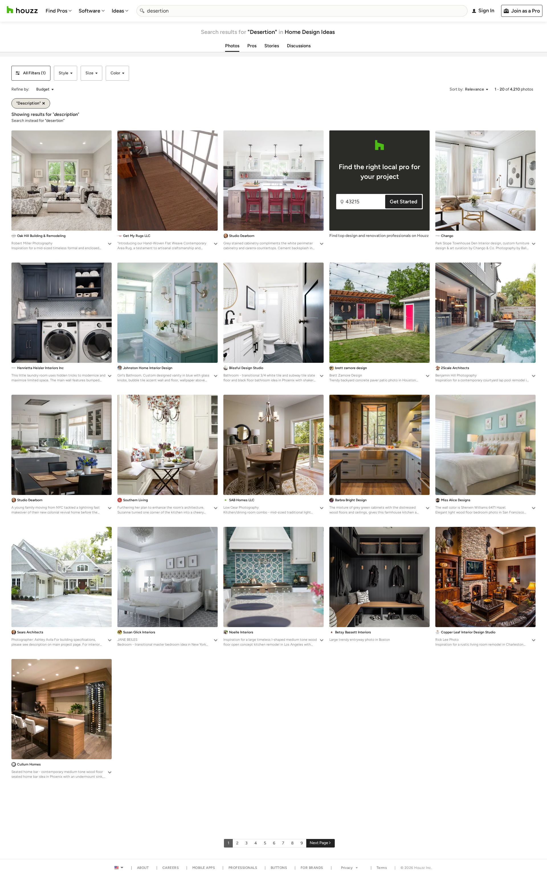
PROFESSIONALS (242, 868)
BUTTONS (279, 868)
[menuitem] (58, 10)
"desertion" (54, 120)
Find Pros (56, 11)
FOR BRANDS (312, 868)
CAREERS (170, 868)
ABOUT (143, 868)
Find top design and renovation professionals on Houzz (379, 235)
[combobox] (302, 11)
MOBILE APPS (203, 868)
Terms (382, 868)
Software (89, 11)
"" (66, 114)
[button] (30, 73)
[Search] (142, 11)
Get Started (403, 201)
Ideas (118, 11)
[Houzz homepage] (22, 9)
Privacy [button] (347, 868)
